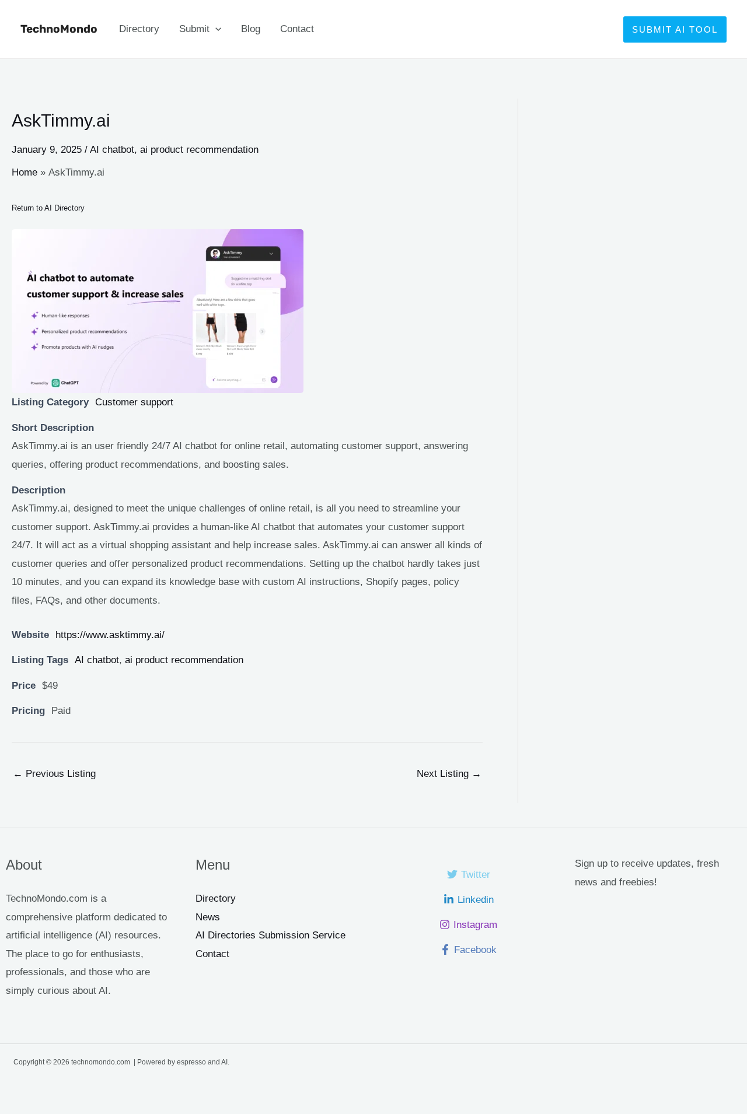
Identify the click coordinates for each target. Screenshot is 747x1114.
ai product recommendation (199, 149)
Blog (250, 28)
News (208, 917)
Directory (139, 28)
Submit (194, 28)
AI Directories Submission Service (270, 935)
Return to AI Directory (48, 208)
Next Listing (449, 773)
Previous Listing (54, 773)
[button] (215, 29)
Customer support (134, 402)
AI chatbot (112, 149)
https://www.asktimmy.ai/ (110, 634)
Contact (297, 28)
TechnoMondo (58, 29)
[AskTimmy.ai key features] (247, 311)
